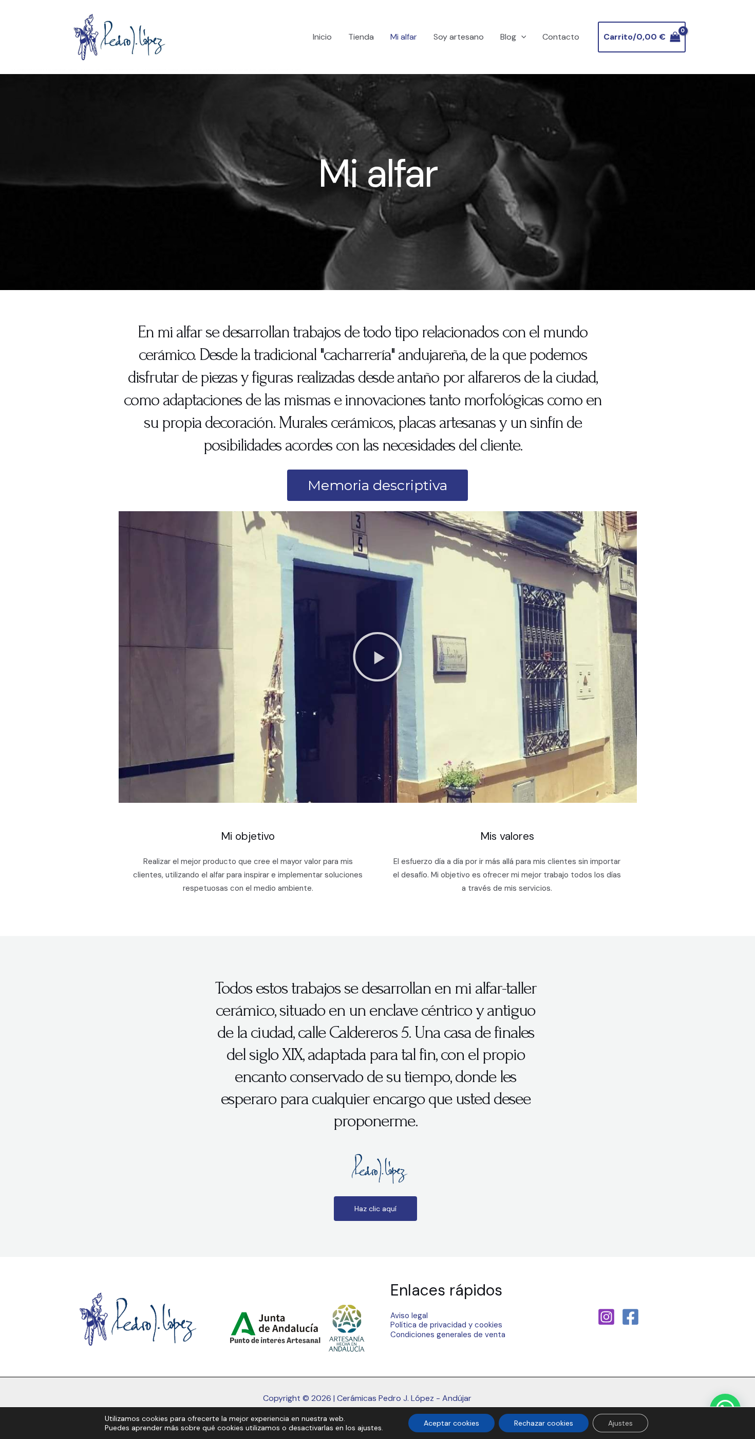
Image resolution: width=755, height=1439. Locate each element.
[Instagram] (606, 1317)
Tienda (361, 36)
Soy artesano (458, 36)
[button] (377, 656)
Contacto (560, 36)
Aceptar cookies (451, 1423)
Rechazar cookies (543, 1423)
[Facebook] (630, 1317)
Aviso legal (409, 1315)
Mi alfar (403, 36)
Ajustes (620, 1423)
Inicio (322, 36)
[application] (521, 37)
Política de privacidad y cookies (446, 1325)
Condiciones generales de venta (447, 1334)
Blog (508, 36)
